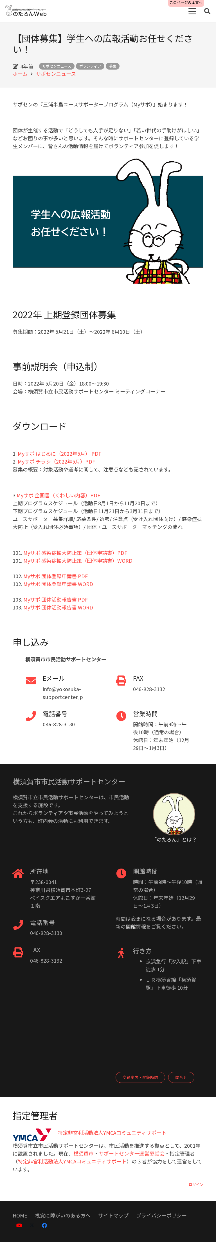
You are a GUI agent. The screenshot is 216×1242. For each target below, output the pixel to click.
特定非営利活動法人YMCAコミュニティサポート (72, 1161)
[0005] (26, 11)
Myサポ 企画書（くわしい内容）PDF (58, 495)
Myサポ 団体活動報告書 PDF (55, 599)
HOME (20, 1215)
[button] (192, 11)
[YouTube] (19, 1225)
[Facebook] (44, 1225)
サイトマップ (113, 1215)
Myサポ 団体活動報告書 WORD (58, 607)
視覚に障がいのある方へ (63, 1215)
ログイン (196, 1184)
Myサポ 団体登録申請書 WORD (58, 583)
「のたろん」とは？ (174, 839)
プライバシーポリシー (161, 1215)
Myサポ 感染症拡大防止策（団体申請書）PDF (75, 552)
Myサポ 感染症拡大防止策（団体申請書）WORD (77, 560)
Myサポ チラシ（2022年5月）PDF (56, 461)
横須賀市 (83, 1153)
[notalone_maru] (174, 814)
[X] (31, 1225)
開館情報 (136, 926)
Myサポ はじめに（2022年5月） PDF (59, 453)
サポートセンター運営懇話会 (132, 1153)
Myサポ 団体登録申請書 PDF (55, 576)
